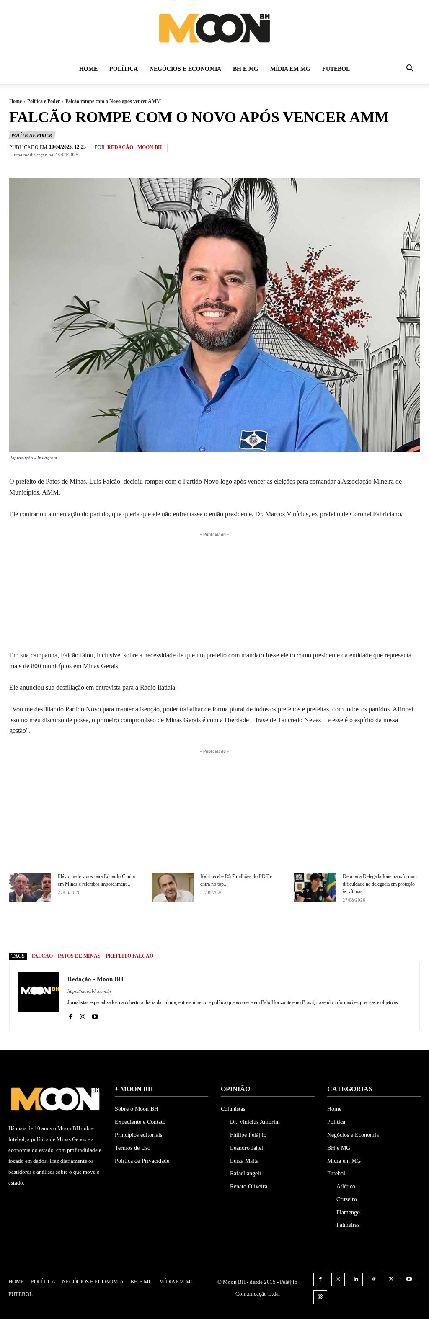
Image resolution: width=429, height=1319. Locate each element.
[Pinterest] (245, 930)
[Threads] (320, 1297)
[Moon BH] (214, 27)
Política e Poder (43, 101)
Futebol (336, 69)
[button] (410, 70)
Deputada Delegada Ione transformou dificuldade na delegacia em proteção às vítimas (380, 883)
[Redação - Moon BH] (38, 996)
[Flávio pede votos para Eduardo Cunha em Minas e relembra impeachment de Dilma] (30, 887)
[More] (284, 930)
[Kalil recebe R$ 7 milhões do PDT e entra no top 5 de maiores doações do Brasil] (173, 887)
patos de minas (79, 956)
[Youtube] (95, 1015)
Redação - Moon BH (134, 147)
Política (123, 69)
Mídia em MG (290, 69)
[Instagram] (83, 1015)
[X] (226, 930)
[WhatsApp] (264, 930)
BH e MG (245, 69)
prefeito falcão (129, 956)
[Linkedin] (356, 1279)
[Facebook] (207, 930)
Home (88, 69)
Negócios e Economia (185, 69)
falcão (42, 956)
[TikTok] (374, 1279)
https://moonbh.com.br (89, 991)
